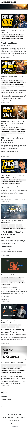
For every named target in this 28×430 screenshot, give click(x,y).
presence (18, 228)
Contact (23, 417)
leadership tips (17, 368)
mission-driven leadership (6, 282)
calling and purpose (19, 80)
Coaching (18, 417)
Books (12, 417)
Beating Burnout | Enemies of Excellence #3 (11, 322)
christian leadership (5, 181)
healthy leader (12, 36)
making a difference (5, 370)
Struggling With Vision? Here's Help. (12, 77)
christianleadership (5, 82)
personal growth (11, 86)
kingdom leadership (10, 84)
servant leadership (5, 372)
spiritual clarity (17, 86)
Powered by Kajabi (14, 426)
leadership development (6, 38)
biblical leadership (12, 34)
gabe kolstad (24, 82)
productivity (18, 183)
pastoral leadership (5, 183)
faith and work (4, 368)
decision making (12, 181)
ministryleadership (5, 86)
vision (3, 40)
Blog (8, 417)
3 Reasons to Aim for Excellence (12, 363)
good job (11, 368)
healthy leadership (19, 181)
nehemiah (23, 131)
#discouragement (12, 179)
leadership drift (13, 38)
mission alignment (20, 38)
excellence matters (18, 366)
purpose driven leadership (16, 133)
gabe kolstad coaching (5, 36)
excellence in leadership (10, 366)
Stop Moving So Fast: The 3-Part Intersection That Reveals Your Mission (12, 123)
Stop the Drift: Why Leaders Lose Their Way (13, 31)
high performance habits (11, 226)
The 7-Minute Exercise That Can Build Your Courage (12, 176)
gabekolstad (4, 226)
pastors (3, 133)
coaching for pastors (19, 34)
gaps (8, 368)
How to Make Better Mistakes (11, 275)
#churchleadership (5, 34)
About (4, 417)
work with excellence (12, 372)
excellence (3, 366)
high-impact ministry (19, 226)
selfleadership (23, 228)
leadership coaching (19, 36)
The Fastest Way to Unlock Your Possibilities (12, 222)
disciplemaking (11, 129)
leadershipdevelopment (19, 84)
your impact (19, 372)
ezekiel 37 (19, 82)
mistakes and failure (14, 282)
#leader (17, 179)
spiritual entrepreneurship (6, 284)
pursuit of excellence (21, 370)
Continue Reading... (5, 57)
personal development (5, 228)
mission (19, 131)
